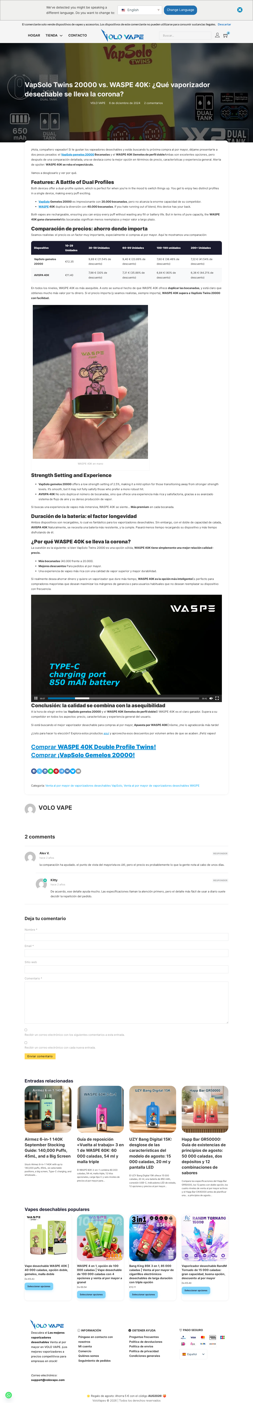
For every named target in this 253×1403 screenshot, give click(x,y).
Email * (29, 946)
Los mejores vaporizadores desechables (48, 1337)
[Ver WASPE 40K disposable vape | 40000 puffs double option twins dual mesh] (48, 1237)
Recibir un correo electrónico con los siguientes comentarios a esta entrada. (75, 1034)
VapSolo (44, 201)
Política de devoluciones (145, 1341)
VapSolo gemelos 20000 (77, 154)
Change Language (180, 10)
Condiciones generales (144, 1356)
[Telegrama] (61, 771)
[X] (39, 771)
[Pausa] (36, 698)
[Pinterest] (56, 771)
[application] (126, 648)
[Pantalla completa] (217, 698)
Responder (220, 853)
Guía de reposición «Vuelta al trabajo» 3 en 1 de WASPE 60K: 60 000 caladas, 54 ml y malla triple (100, 1150)
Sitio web (31, 962)
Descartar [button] (224, 24)
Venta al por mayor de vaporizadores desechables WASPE (161, 785)
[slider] (123, 698)
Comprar (93, 746)
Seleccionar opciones (38, 1286)
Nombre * (31, 929)
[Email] (78, 771)
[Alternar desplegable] (61, 35)
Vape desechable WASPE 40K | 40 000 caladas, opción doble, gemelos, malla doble (47, 1270)
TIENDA (52, 35)
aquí (106, 733)
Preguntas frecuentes (144, 1337)
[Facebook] (34, 771)
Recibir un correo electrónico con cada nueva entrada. (60, 1047)
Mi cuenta (85, 1346)
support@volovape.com (48, 1380)
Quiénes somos (88, 1356)
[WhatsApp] (50, 771)
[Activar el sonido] (211, 698)
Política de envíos (141, 1346)
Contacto (77, 35)
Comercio (84, 1351)
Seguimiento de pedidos (94, 1360)
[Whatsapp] (8, 1395)
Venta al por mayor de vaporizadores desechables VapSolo (83, 785)
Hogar (34, 35)
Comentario (33, 978)
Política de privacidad (144, 1351)
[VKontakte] (67, 771)
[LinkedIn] (45, 771)
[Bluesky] (73, 771)
